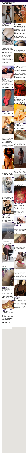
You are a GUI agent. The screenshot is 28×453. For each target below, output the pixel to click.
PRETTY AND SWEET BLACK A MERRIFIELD (7, 310)
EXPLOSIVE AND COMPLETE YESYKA (7, 193)
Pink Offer (3, 239)
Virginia (11, 2)
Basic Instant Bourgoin (18, 23)
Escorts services (4, 2)
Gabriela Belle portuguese (18, 203)
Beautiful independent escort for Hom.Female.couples (20, 297)
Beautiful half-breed (5, 111)
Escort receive (4, 45)
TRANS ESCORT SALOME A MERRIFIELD (6, 135)
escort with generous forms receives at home (19, 63)
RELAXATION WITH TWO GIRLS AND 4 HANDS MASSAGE (7, 215)
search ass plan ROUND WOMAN (20, 96)
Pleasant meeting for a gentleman (20, 123)
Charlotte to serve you (18, 168)
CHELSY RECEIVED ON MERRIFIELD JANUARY (18, 225)
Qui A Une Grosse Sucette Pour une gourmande (7, 287)
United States (8, 2)
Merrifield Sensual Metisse (6, 23)
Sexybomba (4, 262)
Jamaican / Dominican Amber (7, 78)
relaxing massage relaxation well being (7, 169)
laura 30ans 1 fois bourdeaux (19, 269)
